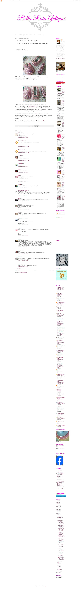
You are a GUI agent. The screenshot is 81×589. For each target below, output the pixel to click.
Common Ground (60, 306)
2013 (58, 509)
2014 (58, 507)
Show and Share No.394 (60, 418)
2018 (58, 502)
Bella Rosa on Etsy (32, 35)
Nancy (19, 198)
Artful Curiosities (59, 472)
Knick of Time (59, 313)
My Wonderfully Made (60, 481)
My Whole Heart (59, 386)
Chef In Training (59, 474)
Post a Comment (19, 268)
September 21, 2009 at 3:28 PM (23, 253)
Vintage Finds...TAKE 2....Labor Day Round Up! (60, 549)
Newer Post (17, 270)
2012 (58, 510)
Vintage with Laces (60, 413)
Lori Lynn (19, 155)
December (60, 516)
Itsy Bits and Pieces (60, 337)
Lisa (19, 204)
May (59, 565)
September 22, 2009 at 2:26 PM (23, 260)
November (60, 517)
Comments (59, 213)
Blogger (45, 586)
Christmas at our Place (60, 351)
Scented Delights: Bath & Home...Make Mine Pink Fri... (61, 545)
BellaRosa (20, 239)
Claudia (19, 184)
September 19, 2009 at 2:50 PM (23, 181)
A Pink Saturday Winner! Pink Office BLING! (60, 533)
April (59, 566)
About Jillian (21, 35)
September (60, 520)
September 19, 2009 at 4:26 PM (23, 187)
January (59, 570)
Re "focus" (59, 307)
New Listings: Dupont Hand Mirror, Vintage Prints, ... (61, 522)
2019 (58, 500)
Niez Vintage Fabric (60, 482)
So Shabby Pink (59, 485)
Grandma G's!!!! (33, 107)
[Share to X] (36, 126)
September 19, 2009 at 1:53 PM (23, 172)
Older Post (51, 270)
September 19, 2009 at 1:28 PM (23, 166)
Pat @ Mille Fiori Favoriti (22, 218)
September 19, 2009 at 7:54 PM (23, 195)
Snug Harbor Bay (60, 402)
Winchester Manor (21, 140)
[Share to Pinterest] (38, 126)
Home (16, 35)
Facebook (26, 35)
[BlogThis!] (35, 126)
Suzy (19, 169)
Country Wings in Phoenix (22, 190)
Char (19, 212)
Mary (19, 175)
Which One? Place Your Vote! (63, 123)
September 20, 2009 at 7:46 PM (23, 235)
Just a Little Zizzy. (35, 113)
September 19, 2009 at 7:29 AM (23, 137)
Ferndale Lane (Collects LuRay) (59, 476)
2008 (58, 572)
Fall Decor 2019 (59, 371)
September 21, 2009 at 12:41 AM (23, 246)
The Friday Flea (60, 318)
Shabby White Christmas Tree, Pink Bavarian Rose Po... (61, 539)
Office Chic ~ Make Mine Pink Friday (61, 536)
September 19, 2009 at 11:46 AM (23, 160)
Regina (19, 132)
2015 (58, 506)
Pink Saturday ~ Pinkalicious (60, 556)
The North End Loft (60, 350)
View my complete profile (60, 58)
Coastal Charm (60, 417)
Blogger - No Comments (60, 403)
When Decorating (60, 488)
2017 (58, 503)
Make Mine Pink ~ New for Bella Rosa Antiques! (61, 558)
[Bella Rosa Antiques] (59, 464)
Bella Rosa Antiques (60, 374)
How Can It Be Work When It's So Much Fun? (61, 553)
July (59, 562)
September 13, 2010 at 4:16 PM (23, 266)
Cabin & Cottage (60, 310)
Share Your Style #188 (60, 394)
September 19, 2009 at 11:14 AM (23, 152)
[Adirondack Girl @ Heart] (61, 280)
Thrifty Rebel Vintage (61, 302)
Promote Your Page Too (59, 465)
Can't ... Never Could (60, 473)
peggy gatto (20, 163)
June (59, 563)
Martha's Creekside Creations (60, 479)
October (58, 311)
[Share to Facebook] (37, 126)
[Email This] (34, 126)
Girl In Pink (59, 389)
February (59, 569)
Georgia (19, 228)
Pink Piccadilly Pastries (59, 484)
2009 (58, 514)
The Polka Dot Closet (61, 425)
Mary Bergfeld (20, 149)
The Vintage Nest (60, 393)
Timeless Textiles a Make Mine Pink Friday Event (61, 526)
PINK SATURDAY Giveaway (61, 542)
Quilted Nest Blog (60, 421)
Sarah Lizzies (59, 293)
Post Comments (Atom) (23, 272)
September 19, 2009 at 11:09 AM (23, 146)
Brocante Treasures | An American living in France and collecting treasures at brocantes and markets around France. (60, 330)
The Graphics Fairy (60, 287)
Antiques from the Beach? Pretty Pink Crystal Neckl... (61, 530)
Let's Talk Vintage (40, 35)
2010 (58, 513)
